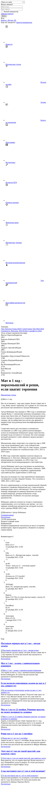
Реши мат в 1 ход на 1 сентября (16, 733)
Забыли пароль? (7, 14)
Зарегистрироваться (24, 22)
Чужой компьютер (11, 12)
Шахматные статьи (8, 395)
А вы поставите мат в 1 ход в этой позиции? (23, 771)
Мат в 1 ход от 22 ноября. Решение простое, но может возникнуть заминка (23, 710)
